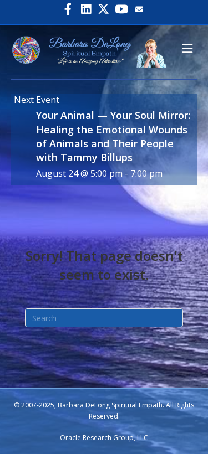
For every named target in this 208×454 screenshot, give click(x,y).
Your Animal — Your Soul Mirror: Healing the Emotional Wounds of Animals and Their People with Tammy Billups (113, 136)
